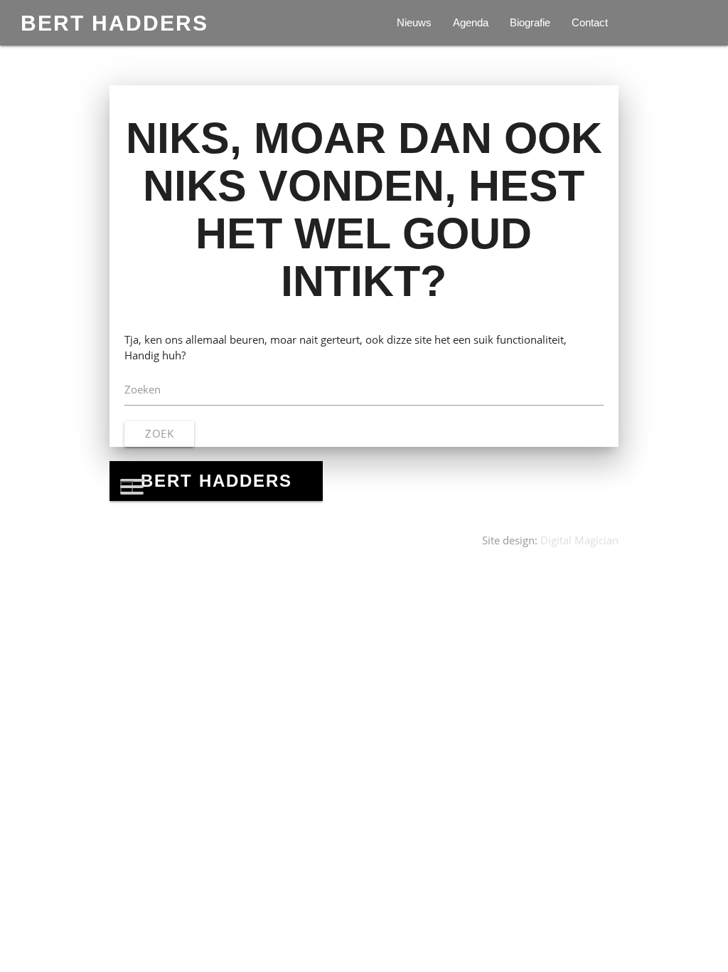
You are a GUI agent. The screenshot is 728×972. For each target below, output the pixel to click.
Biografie (530, 22)
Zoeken (142, 389)
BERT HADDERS (114, 23)
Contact (590, 22)
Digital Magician (579, 540)
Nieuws (414, 22)
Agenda (470, 22)
